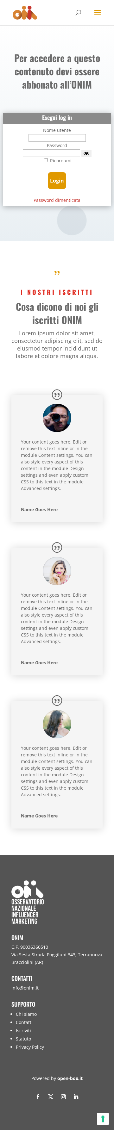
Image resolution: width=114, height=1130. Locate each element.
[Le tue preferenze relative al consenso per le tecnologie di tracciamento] (103, 1119)
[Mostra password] (86, 153)
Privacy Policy (30, 1047)
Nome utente (57, 130)
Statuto (23, 1039)
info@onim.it (25, 988)
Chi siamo (26, 1014)
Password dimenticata (57, 200)
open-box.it (70, 1078)
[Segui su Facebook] (38, 1097)
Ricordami (60, 161)
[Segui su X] (51, 1097)
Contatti (24, 1022)
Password (57, 145)
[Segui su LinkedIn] (76, 1097)
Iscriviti (23, 1031)
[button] (107, 1084)
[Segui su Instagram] (63, 1097)
